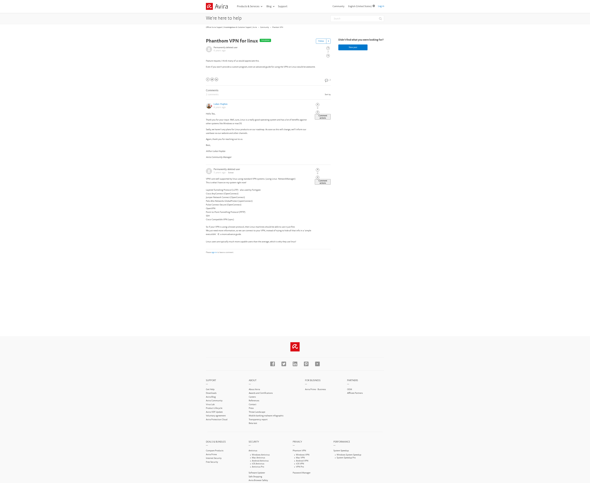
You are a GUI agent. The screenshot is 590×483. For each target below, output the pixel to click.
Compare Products (214, 451)
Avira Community (214, 401)
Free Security (212, 462)
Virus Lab (210, 404)
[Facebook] (208, 79)
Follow (321, 41)
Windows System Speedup (349, 455)
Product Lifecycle (214, 408)
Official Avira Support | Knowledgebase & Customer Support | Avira (231, 27)
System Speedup (341, 451)
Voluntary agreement (216, 416)
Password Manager (302, 473)
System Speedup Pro (346, 458)
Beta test (253, 423)
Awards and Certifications (261, 393)
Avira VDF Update (214, 412)
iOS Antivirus (258, 464)
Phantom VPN (277, 27)
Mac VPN (300, 458)
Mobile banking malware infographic (266, 416)
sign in (214, 252)
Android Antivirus (260, 461)
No (328, 55)
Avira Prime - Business (315, 389)
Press (251, 408)
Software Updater (257, 473)
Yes (328, 48)
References (254, 401)
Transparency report (258, 420)
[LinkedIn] (216, 79)
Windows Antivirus (261, 455)
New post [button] (353, 47)
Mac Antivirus (258, 458)
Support (282, 6)
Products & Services (248, 6)
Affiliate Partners (355, 393)
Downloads (211, 393)
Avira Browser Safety (258, 480)
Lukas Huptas (221, 104)
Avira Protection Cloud (216, 420)
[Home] (217, 7)
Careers (252, 397)
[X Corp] (212, 79)
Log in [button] (381, 6)
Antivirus (253, 451)
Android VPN (302, 461)
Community (338, 6)
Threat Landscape (257, 412)
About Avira (254, 389)
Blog (268, 6)
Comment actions (323, 116)
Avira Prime (211, 454)
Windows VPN (302, 455)
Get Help (210, 389)
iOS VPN (300, 464)
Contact (252, 404)
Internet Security (214, 458)
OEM (349, 389)
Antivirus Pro (258, 467)
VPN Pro (300, 467)
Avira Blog (211, 397)
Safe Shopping (255, 477)
